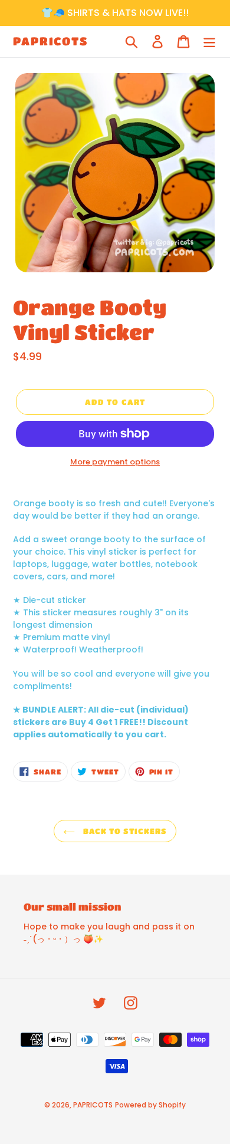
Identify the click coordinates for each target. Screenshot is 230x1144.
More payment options (115, 461)
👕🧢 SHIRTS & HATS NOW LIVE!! (115, 12)
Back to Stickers (124, 830)
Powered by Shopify (150, 1105)
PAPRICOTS (50, 41)
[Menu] (209, 41)
